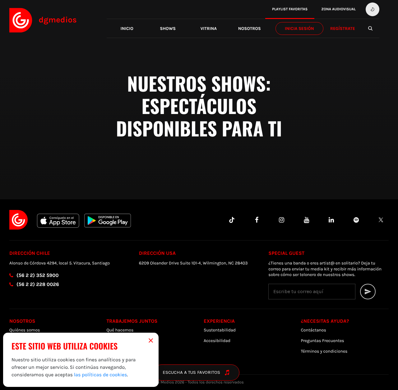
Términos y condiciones (324, 351)
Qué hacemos (120, 330)
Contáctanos (313, 330)
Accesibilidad (217, 340)
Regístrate (342, 28)
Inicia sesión (299, 28)
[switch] (372, 9)
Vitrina (209, 28)
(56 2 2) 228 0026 (37, 285)
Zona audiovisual (338, 9)
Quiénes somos (24, 330)
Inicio (127, 28)
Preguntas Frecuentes (322, 340)
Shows (168, 28)
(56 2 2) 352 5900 (37, 275)
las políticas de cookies (100, 375)
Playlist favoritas (290, 9)
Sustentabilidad (220, 330)
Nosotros (249, 28)
